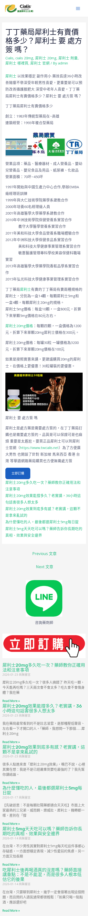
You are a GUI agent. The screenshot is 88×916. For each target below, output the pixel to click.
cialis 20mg (24, 57)
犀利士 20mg (45, 57)
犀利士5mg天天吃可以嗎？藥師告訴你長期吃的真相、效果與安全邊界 (42, 831)
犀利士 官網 (40, 63)
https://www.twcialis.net (39, 447)
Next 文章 (44, 566)
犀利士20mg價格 (19, 325)
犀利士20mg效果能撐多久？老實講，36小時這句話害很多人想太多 (42, 708)
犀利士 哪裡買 (16, 63)
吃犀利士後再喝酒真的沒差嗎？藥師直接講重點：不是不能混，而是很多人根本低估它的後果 (42, 874)
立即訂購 (17, 473)
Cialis (9, 57)
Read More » (11, 701)
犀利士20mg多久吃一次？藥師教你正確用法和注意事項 (43, 668)
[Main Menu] (78, 8)
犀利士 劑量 (68, 57)
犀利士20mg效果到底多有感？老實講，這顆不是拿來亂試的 (43, 750)
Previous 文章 (44, 553)
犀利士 (11, 75)
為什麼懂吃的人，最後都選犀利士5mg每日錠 (42, 521)
